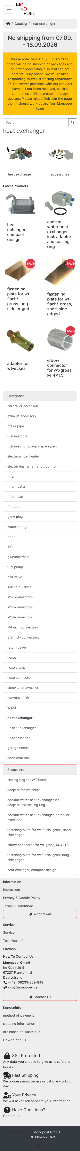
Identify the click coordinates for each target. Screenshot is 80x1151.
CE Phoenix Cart (42, 1137)
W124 (11, 708)
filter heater (16, 486)
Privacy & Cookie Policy (21, 898)
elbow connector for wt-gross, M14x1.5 (60, 368)
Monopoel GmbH (46, 1132)
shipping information (19, 1023)
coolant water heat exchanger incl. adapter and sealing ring (59, 234)
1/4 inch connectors (22, 627)
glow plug (15, 517)
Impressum (11, 889)
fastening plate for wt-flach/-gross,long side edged (19, 299)
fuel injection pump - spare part (32, 446)
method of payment (18, 1015)
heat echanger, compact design (17, 232)
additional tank (19, 758)
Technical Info (14, 941)
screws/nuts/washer (22, 688)
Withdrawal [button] (41, 914)
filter (11, 476)
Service (9, 932)
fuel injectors (17, 436)
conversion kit (18, 698)
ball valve (14, 577)
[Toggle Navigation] (9, 9)
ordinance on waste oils (21, 1032)
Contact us (11, 1116)
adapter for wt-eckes (18, 366)
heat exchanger (43, 24)
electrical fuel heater (23, 456)
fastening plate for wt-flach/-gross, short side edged (59, 304)
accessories (60, 174)
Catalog (21, 24)
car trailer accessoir (22, 406)
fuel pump (15, 567)
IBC (10, 547)
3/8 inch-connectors (23, 637)
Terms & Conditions (18, 906)
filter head (15, 496)
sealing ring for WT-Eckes (27, 780)
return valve (16, 647)
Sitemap (9, 949)
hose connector (19, 677)
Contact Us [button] (41, 997)
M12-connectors (20, 597)
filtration (14, 506)
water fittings (17, 527)
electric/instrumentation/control (32, 466)
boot (11, 537)
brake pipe (15, 426)
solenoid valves (19, 587)
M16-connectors (20, 617)
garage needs (18, 748)
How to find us (14, 1040)
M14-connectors (20, 607)
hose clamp (16, 667)
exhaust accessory (21, 416)
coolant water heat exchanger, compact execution (38, 817)
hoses (11, 657)
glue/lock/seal (18, 557)
